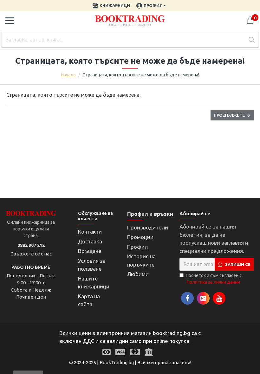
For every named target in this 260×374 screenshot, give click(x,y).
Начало (68, 74)
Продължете (229, 115)
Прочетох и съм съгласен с (214, 279)
